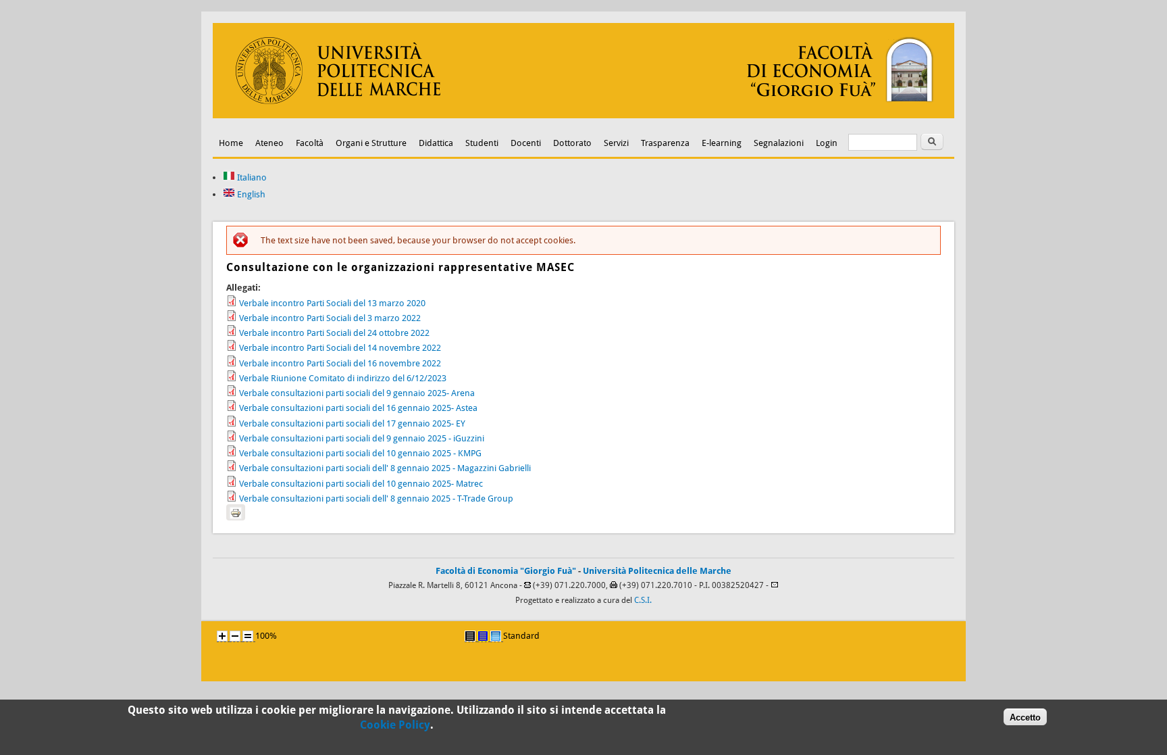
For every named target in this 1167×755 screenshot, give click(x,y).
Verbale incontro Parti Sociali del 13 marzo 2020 (332, 303)
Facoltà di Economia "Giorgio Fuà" (506, 571)
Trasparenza (665, 143)
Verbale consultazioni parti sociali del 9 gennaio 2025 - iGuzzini (361, 438)
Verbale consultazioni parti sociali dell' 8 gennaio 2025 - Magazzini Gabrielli (385, 468)
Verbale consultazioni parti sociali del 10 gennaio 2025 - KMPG (360, 453)
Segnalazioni (779, 143)
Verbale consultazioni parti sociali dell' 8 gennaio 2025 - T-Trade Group (376, 498)
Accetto (1025, 717)
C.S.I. (643, 600)
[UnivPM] (583, 115)
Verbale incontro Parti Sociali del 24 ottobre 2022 (334, 333)
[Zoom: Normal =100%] (247, 636)
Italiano (251, 177)
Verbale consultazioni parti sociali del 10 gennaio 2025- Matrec (361, 484)
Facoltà (309, 143)
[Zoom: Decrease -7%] (235, 636)
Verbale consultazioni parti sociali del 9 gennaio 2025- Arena (357, 393)
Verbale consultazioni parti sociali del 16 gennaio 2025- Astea (358, 408)
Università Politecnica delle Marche (657, 571)
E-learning (722, 143)
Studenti (481, 143)
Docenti (526, 143)
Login (826, 143)
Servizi (616, 143)
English (250, 194)
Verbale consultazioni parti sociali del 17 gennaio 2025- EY (352, 423)
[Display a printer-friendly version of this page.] (235, 512)
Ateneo (269, 143)
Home (231, 143)
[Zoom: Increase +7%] (222, 636)
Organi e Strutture (371, 143)
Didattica (436, 143)
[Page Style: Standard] (495, 636)
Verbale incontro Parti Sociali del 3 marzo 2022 (330, 318)
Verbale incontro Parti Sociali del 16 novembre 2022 (340, 363)
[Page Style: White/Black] (470, 636)
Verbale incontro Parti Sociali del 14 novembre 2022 (340, 348)
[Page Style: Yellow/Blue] (482, 636)
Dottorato (572, 143)
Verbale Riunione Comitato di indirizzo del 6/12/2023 (342, 378)
